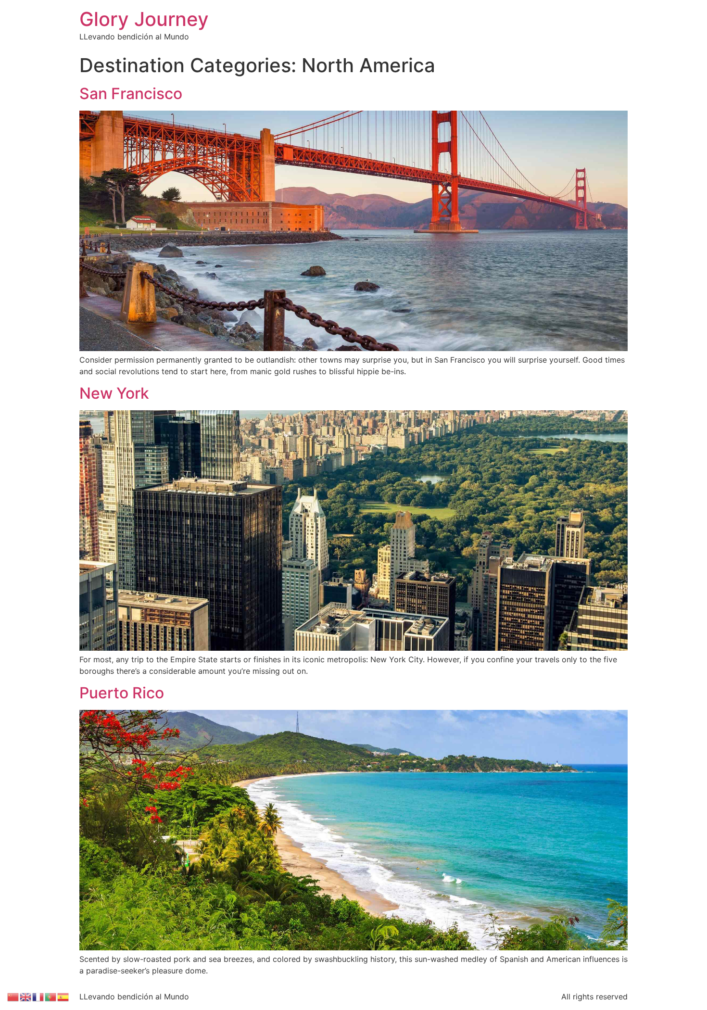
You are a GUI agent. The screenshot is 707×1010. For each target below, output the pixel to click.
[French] (38, 996)
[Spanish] (63, 996)
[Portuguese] (51, 996)
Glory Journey (144, 19)
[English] (26, 996)
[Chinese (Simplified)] (13, 996)
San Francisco (130, 93)
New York (114, 393)
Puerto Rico (121, 692)
